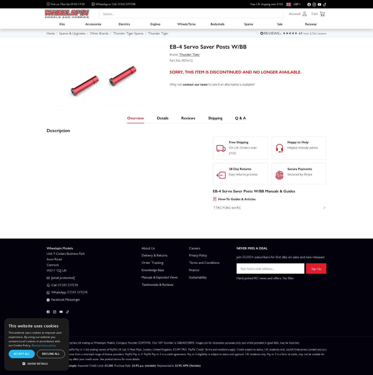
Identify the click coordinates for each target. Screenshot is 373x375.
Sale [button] (279, 24)
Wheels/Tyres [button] (186, 24)
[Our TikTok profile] (324, 4)
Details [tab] (163, 117)
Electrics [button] (124, 24)
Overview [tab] (135, 117)
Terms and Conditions (204, 262)
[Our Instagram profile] (314, 4)
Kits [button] (62, 24)
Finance (194, 269)
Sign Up (316, 268)
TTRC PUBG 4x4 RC (227, 207)
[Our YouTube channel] (319, 4)
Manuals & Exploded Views (160, 277)
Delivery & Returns (155, 255)
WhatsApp (115, 4)
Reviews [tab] (188, 117)
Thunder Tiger (189, 54)
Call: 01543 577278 (64, 285)
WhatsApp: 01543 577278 (69, 292)
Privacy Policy (198, 255)
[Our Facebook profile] (309, 4)
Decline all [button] (51, 354)
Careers (194, 248)
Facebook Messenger (65, 299)
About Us (148, 248)
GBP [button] (295, 4)
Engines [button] (155, 24)
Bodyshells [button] (217, 24)
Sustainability (198, 277)
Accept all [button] (22, 354)
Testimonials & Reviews (157, 284)
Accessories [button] (93, 24)
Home (51, 33)
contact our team (195, 84)
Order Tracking (152, 262)
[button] (298, 14)
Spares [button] (248, 24)
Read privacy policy (44, 345)
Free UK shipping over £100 (266, 4)
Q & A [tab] (240, 117)
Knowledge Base (153, 269)
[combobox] (191, 13)
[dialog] (36, 344)
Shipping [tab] (215, 117)
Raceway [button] (311, 24)
